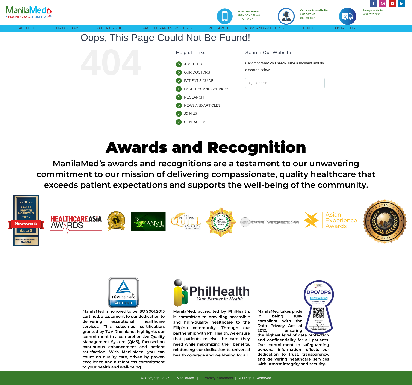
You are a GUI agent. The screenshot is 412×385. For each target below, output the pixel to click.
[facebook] (373, 3)
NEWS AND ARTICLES (202, 105)
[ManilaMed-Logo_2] (29, 3)
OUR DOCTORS (197, 72)
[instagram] (382, 3)
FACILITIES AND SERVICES (206, 89)
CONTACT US (195, 122)
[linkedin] (401, 3)
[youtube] (392, 3)
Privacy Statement (217, 378)
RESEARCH (194, 97)
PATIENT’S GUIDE (199, 81)
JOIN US (191, 113)
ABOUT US (193, 64)
